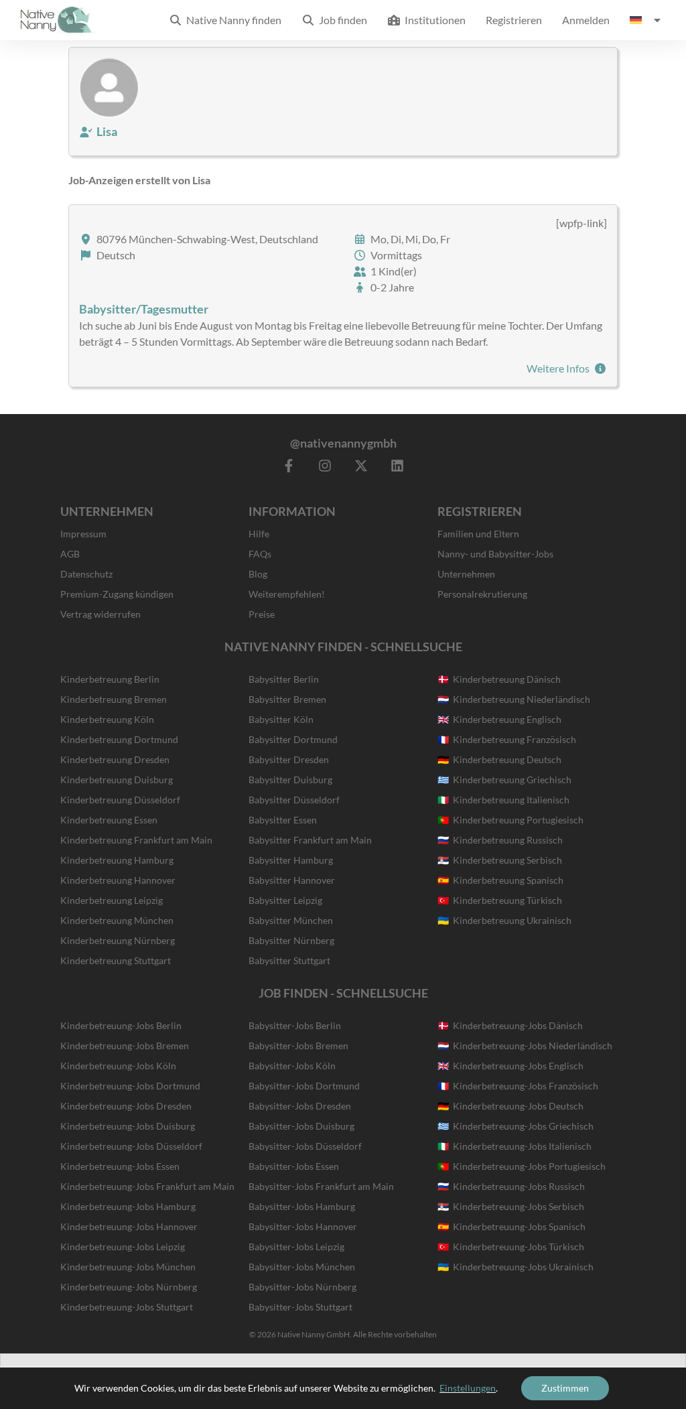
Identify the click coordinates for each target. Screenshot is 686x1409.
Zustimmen (565, 1388)
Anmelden (586, 19)
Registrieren (514, 19)
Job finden (341, 19)
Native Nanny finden (231, 19)
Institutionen (433, 19)
